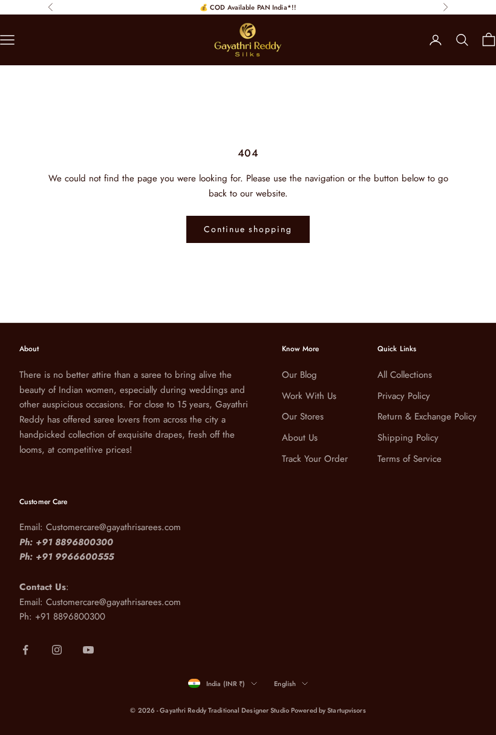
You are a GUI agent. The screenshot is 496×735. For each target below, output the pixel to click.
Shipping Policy (408, 437)
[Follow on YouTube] (88, 650)
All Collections (404, 374)
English (285, 683)
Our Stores (303, 416)
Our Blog (299, 374)
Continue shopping (248, 229)
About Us (300, 437)
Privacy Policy (403, 396)
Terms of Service (409, 458)
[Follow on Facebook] (25, 650)
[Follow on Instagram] (57, 650)
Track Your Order (315, 458)
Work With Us (309, 396)
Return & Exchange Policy (427, 416)
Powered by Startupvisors (328, 710)
